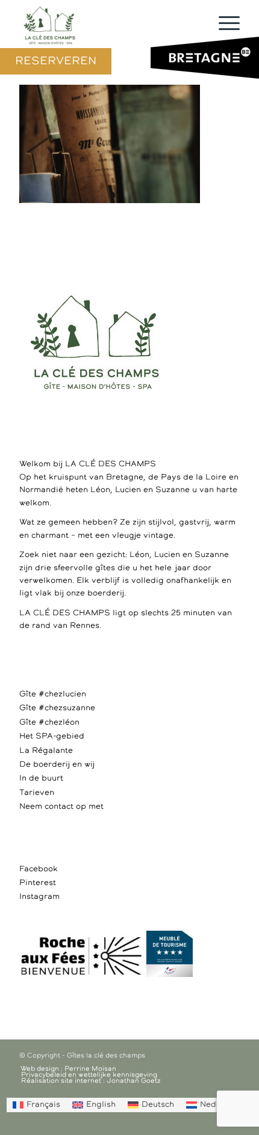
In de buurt (41, 778)
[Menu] (223, 24)
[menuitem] (36, 1105)
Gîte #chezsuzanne (57, 708)
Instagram (39, 897)
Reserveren (55, 61)
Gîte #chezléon (49, 722)
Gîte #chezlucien (52, 694)
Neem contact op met (61, 807)
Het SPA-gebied (51, 736)
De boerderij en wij (57, 764)
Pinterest (37, 883)
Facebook (38, 869)
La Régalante (46, 751)
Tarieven (36, 793)
